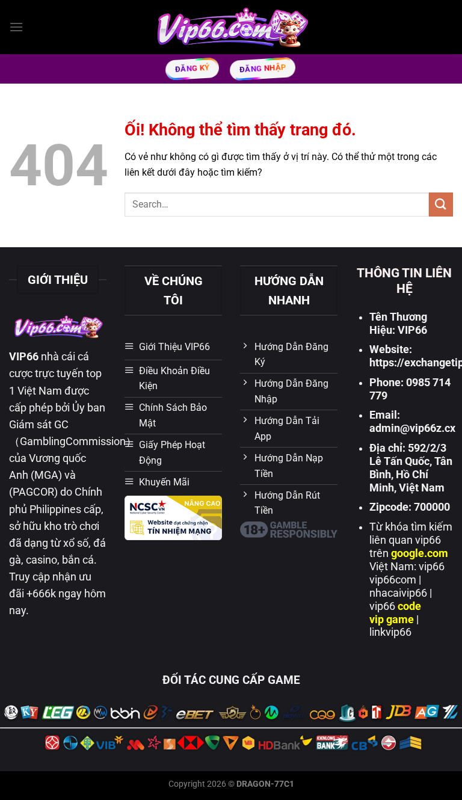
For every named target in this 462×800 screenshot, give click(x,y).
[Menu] (16, 27)
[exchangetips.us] (231, 27)
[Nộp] (441, 204)
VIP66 (23, 357)
